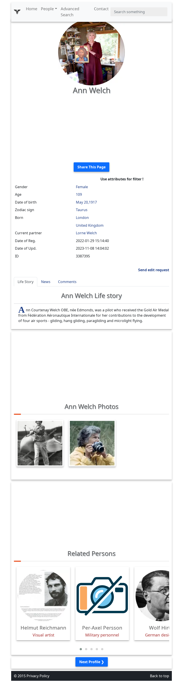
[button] (80, 649)
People (47, 8)
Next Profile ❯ (91, 661)
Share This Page (91, 167)
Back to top (159, 675)
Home (31, 8)
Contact (101, 8)
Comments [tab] (67, 281)
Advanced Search (70, 11)
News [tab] (45, 281)
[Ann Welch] (91, 51)
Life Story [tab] (25, 281)
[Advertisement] (91, 127)
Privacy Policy (38, 675)
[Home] (17, 11)
